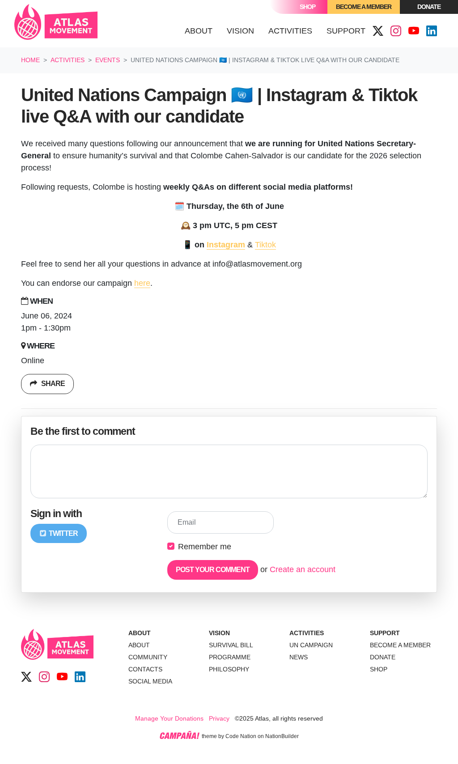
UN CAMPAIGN (311, 645)
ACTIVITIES (306, 633)
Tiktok (265, 244)
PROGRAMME (229, 657)
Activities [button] (293, 30)
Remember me (204, 546)
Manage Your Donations (169, 718)
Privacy (219, 718)
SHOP (378, 669)
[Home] (56, 24)
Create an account (302, 569)
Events (107, 60)
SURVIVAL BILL (231, 645)
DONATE (382, 657)
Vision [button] (240, 30)
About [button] (198, 30)
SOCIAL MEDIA (150, 681)
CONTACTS (145, 669)
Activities (68, 60)
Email (187, 522)
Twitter (62, 533)
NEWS (298, 657)
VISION (219, 633)
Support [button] (346, 30)
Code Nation (240, 736)
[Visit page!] (378, 31)
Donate (429, 6)
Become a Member (363, 6)
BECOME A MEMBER (400, 645)
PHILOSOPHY (229, 669)
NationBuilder (282, 736)
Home (30, 60)
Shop (307, 6)
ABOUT (139, 633)
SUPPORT (385, 633)
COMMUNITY (147, 657)
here (142, 283)
